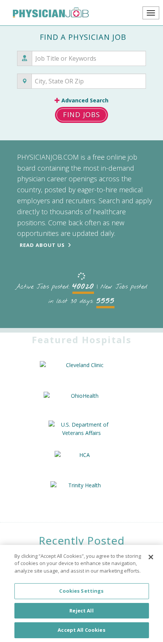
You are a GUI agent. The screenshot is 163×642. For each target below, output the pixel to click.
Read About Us (42, 245)
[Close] (151, 557)
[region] (81, 593)
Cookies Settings (81, 590)
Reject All (81, 610)
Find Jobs (81, 114)
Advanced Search (84, 100)
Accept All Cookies (81, 629)
